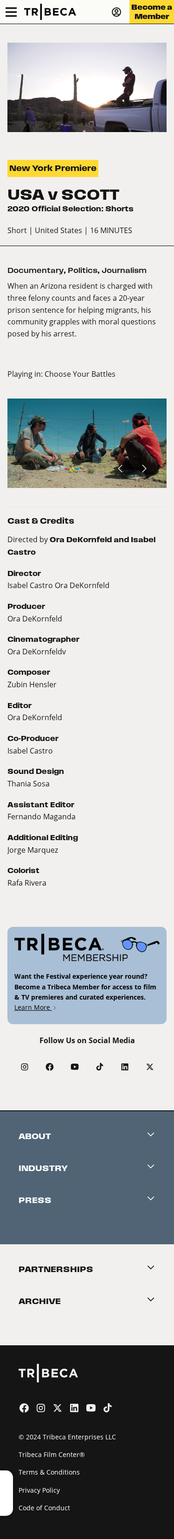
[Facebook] (49, 1066)
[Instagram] (24, 1066)
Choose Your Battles (80, 374)
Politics (82, 270)
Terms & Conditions (49, 1472)
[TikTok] (99, 1066)
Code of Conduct (44, 1507)
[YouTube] (74, 1066)
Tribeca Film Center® (52, 1454)
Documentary (35, 270)
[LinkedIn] (124, 1066)
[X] (150, 1066)
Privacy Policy (39, 1490)
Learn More (33, 1007)
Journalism (124, 270)
